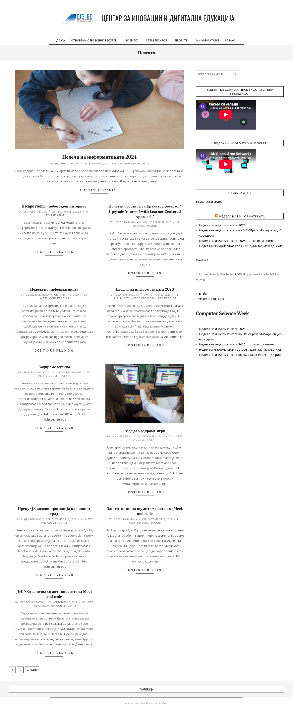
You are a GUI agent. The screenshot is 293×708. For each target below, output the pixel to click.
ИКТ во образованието (147, 298)
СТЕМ (60, 215)
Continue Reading (99, 190)
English (203, 293)
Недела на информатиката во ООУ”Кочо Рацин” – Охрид (240, 355)
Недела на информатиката (54, 289)
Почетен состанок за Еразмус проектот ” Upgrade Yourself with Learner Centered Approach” (144, 211)
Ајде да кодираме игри (144, 430)
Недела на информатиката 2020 (145, 289)
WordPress (163, 702)
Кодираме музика (54, 366)
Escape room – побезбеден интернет (54, 206)
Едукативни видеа (209, 202)
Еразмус (138, 225)
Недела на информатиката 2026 (222, 225)
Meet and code (48, 376)
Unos (142, 702)
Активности (127, 163)
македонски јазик (211, 299)
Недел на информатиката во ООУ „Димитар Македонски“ (240, 246)
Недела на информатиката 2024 (99, 157)
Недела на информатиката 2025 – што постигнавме (236, 241)
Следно (32, 670)
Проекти (143, 163)
